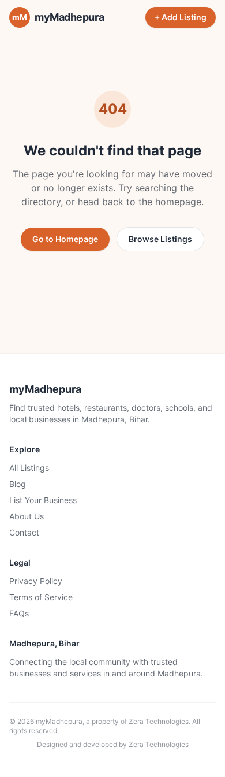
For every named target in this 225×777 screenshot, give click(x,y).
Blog (17, 484)
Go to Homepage (65, 239)
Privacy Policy (35, 581)
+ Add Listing (181, 17)
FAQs (19, 613)
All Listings (29, 468)
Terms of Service (41, 597)
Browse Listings (160, 239)
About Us (26, 516)
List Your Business (43, 500)
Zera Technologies (159, 721)
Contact (24, 532)
